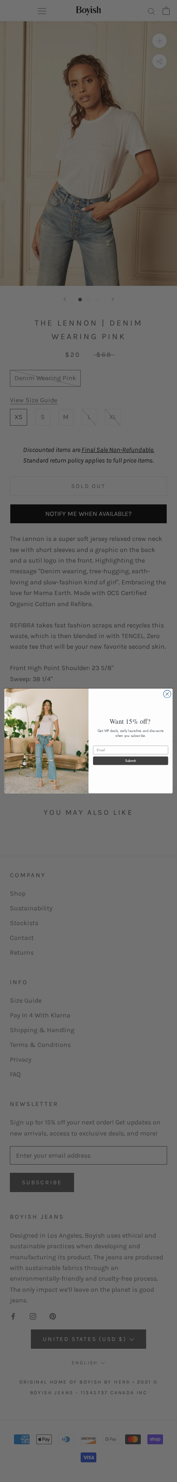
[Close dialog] (167, 694)
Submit (130, 760)
